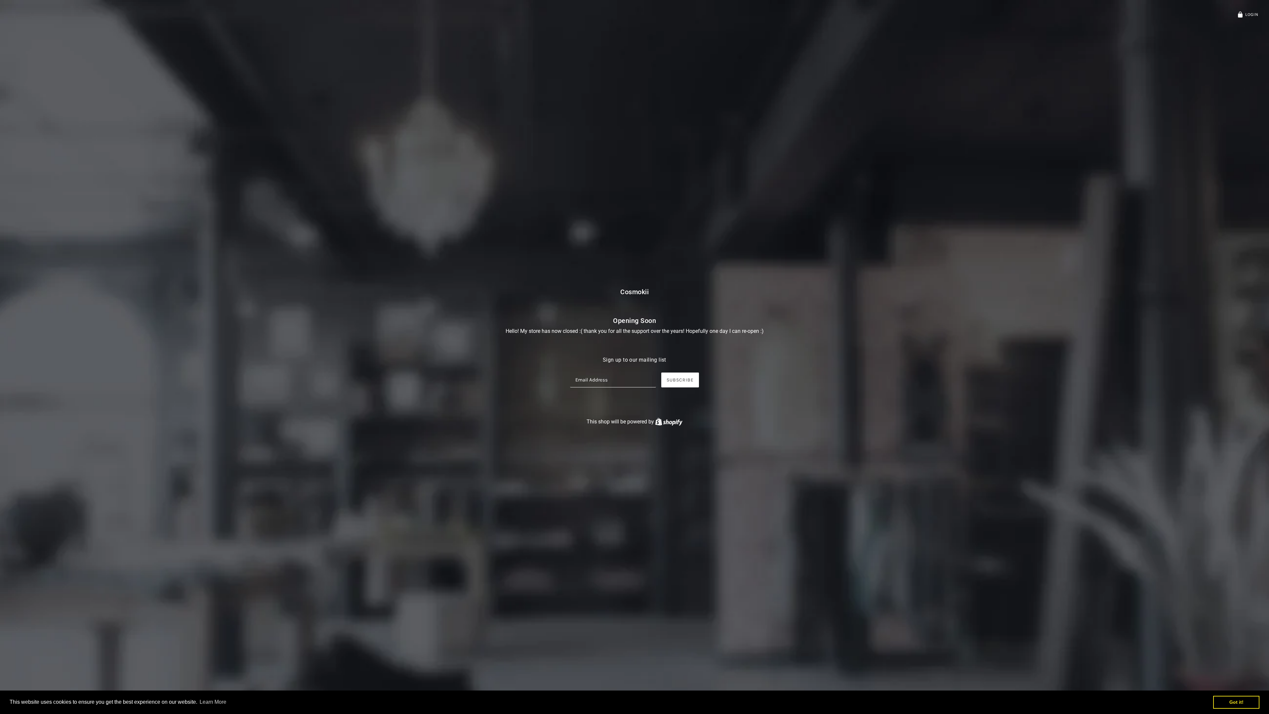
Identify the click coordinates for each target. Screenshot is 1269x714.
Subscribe (680, 380)
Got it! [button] (1236, 702)
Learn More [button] (213, 702)
